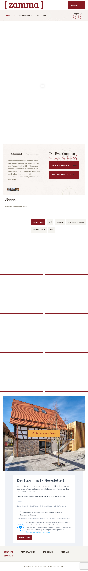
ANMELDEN (24, 537)
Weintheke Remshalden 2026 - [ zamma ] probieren (63, 343)
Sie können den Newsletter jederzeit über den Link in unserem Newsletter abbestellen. (44, 518)
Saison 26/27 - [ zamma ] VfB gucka (20, 305)
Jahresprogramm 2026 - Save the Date (66, 263)
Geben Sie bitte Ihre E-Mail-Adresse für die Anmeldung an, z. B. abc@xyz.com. (41, 506)
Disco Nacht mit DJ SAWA (18, 383)
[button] (9, 189)
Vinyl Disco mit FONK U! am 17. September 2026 (65, 301)
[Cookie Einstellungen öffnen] (5, 568)
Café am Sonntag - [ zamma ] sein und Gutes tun (18, 338)
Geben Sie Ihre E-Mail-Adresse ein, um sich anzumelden (41, 496)
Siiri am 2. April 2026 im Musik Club (66, 381)
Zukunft (9, 262)
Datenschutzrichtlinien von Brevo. (38, 532)
